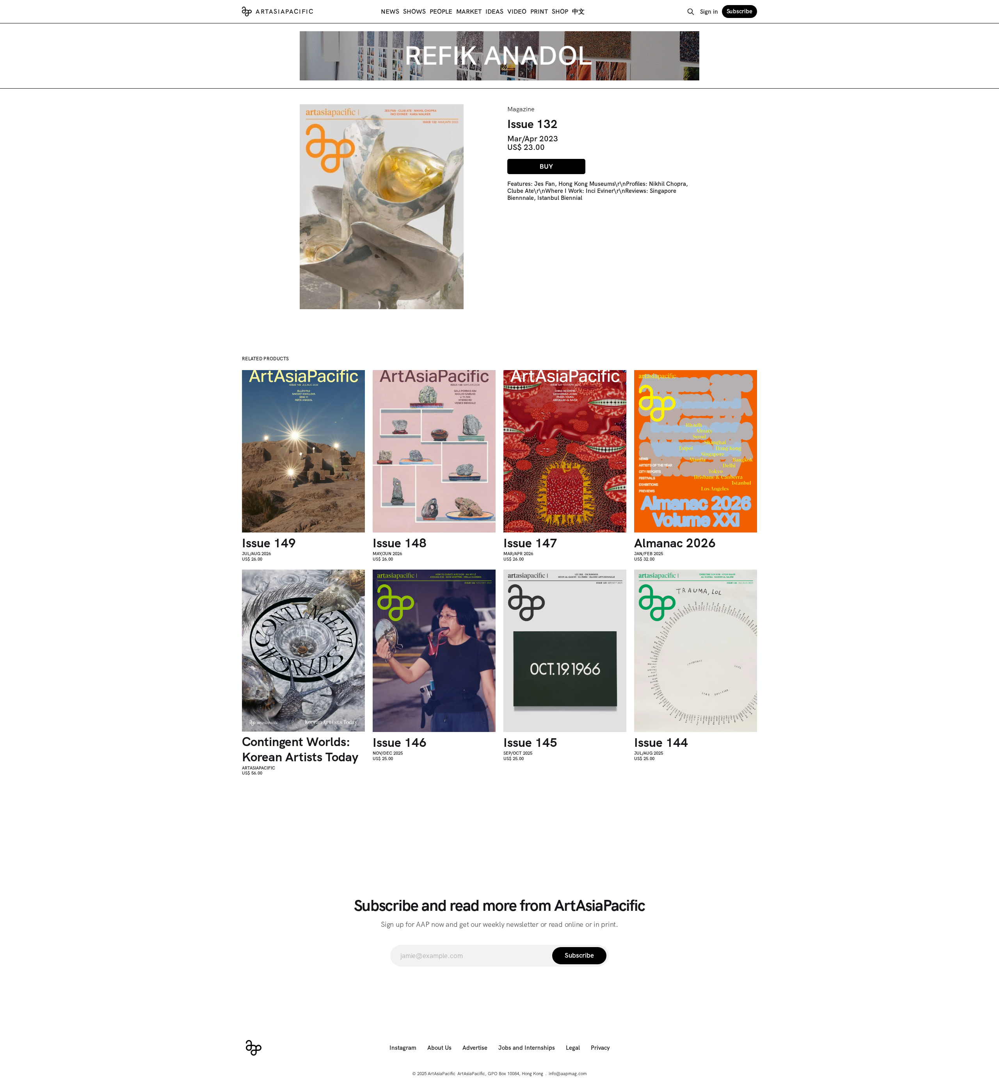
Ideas (494, 11)
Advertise (474, 1048)
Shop (560, 11)
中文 (578, 11)
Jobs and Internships (526, 1048)
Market (469, 11)
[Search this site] (690, 11)
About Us (439, 1048)
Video (516, 11)
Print (539, 11)
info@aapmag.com (568, 1073)
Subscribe (739, 11)
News (390, 11)
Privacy (600, 1048)
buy (546, 166)
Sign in (709, 12)
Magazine (521, 109)
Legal (573, 1048)
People (441, 11)
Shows (414, 11)
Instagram (402, 1048)
